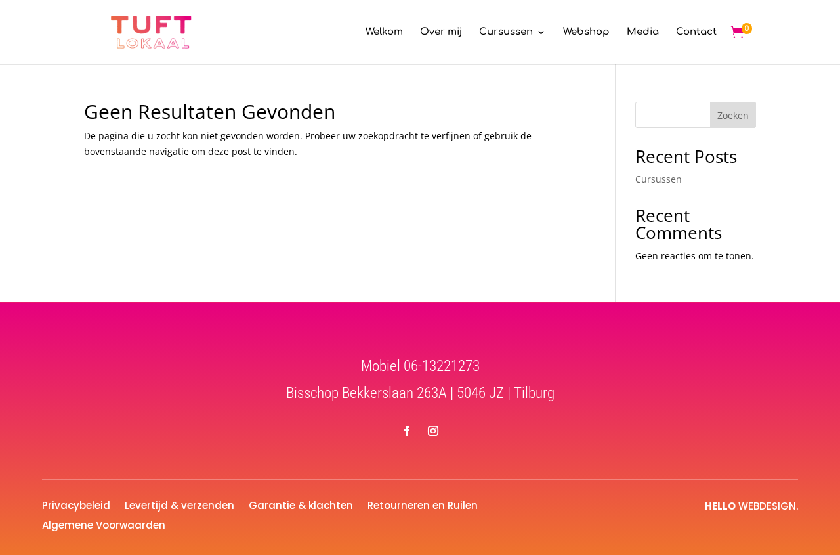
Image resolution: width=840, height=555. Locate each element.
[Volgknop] (406, 430)
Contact (696, 32)
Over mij (441, 32)
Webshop (586, 32)
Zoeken (733, 115)
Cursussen (506, 32)
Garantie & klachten (301, 504)
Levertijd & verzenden (179, 504)
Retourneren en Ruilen (423, 504)
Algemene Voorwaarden (103, 524)
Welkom (384, 32)
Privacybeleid (76, 504)
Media (643, 32)
